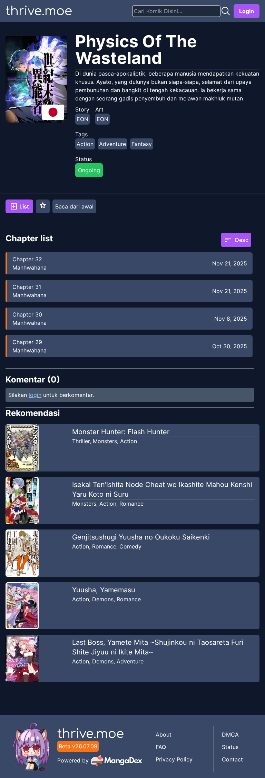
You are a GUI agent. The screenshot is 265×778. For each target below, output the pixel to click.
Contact (232, 759)
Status (230, 746)
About (163, 734)
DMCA (230, 734)
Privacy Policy (174, 759)
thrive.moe (39, 11)
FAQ (161, 746)
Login (246, 11)
